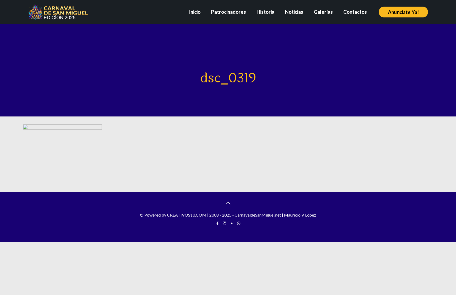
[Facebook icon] (217, 223)
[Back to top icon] (228, 202)
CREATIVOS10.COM (186, 214)
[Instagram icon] (224, 223)
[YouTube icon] (231, 223)
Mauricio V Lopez (300, 214)
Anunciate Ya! (403, 12)
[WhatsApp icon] (238, 223)
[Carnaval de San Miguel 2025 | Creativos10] (58, 12)
